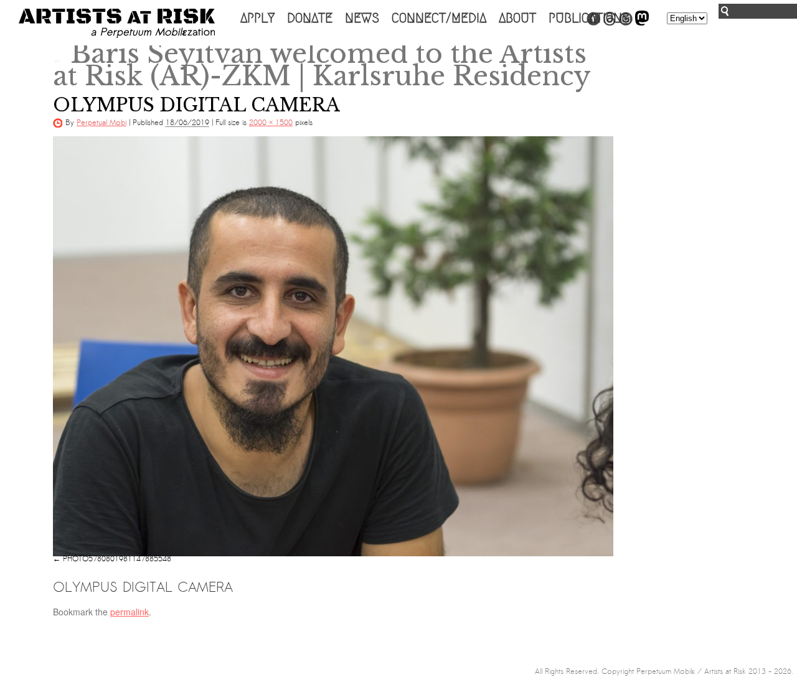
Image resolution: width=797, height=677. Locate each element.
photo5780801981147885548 (117, 558)
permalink (129, 611)
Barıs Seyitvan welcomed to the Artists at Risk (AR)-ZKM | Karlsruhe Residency (322, 64)
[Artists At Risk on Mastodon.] (642, 23)
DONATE (309, 18)
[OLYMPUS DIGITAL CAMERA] (333, 346)
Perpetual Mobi (101, 122)
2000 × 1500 (271, 122)
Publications (589, 18)
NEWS (362, 18)
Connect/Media (439, 18)
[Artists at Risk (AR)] (117, 23)
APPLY (257, 18)
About (517, 18)
